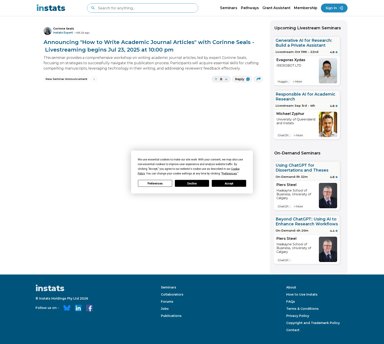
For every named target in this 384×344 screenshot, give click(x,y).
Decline (192, 183)
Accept (229, 183)
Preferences (155, 183)
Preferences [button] (229, 173)
